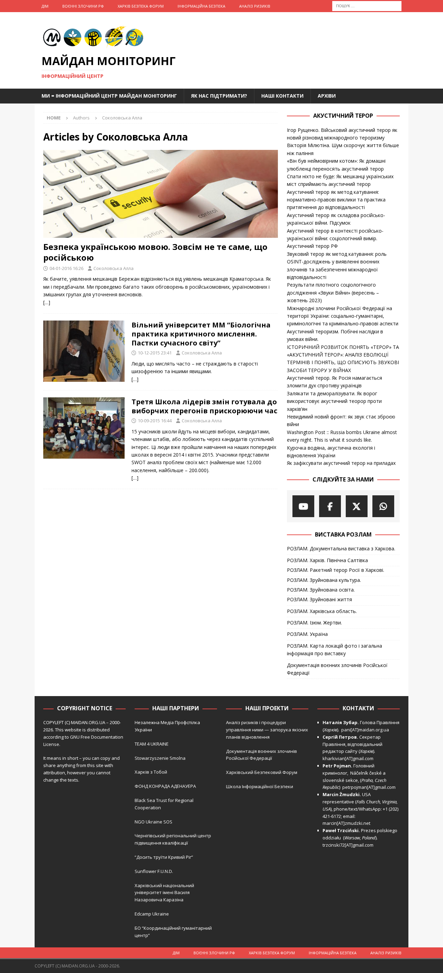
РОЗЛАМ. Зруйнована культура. (324, 580)
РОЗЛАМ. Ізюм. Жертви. (314, 622)
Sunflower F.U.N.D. (154, 871)
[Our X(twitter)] (357, 506)
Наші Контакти (282, 95)
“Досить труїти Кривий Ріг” (164, 857)
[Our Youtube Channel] (303, 506)
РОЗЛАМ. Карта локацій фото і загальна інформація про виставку (334, 649)
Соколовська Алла (113, 268)
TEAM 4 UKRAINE (152, 744)
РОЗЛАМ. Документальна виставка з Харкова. (341, 548)
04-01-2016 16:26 (66, 268)
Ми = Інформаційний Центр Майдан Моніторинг (109, 95)
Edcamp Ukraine (152, 914)
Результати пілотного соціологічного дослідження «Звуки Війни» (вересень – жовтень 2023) (333, 292)
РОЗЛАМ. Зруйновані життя (319, 599)
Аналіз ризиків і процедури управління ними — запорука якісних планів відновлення (267, 729)
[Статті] (84, 351)
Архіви (327, 95)
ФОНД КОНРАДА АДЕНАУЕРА (166, 786)
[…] (46, 302)
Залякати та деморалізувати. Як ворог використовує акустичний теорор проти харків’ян (334, 401)
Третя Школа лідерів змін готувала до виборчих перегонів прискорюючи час (204, 406)
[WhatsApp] (383, 506)
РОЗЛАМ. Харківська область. (322, 611)
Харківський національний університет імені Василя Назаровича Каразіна (164, 892)
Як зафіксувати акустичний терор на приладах (341, 463)
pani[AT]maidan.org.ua (365, 730)
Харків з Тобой (151, 772)
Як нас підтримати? (219, 95)
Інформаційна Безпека (201, 6)
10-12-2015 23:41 (155, 353)
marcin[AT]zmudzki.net (346, 823)
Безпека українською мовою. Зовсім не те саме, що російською (155, 252)
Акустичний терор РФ (312, 246)
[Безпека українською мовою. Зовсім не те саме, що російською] (160, 194)
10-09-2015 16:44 (155, 420)
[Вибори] (84, 428)
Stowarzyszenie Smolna (160, 758)
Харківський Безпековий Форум (261, 772)
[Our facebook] (330, 506)
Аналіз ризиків (254, 6)
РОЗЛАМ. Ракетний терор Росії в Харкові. (335, 570)
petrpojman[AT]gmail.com (369, 787)
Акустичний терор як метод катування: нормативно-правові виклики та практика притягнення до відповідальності (336, 200)
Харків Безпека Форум (141, 6)
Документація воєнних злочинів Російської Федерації (337, 669)
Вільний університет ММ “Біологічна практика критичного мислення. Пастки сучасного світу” (201, 334)
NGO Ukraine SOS (153, 822)
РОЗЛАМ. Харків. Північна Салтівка (327, 560)
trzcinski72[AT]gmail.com (349, 845)
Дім (45, 6)
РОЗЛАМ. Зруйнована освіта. (321, 589)
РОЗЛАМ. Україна (307, 634)
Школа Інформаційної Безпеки (259, 786)
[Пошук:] (366, 5)
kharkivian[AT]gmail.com (348, 758)
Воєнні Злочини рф (83, 6)
